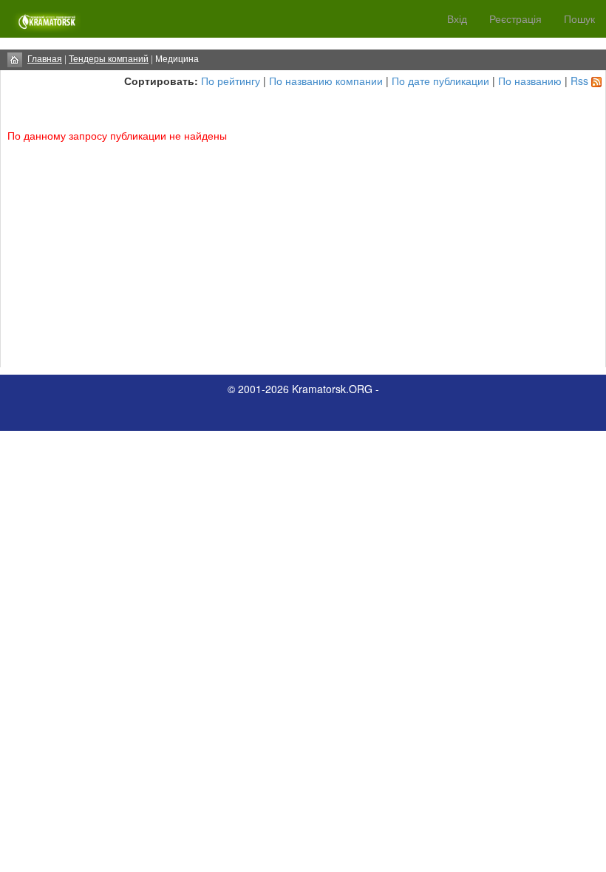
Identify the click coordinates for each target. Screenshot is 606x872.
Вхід (457, 18)
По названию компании (326, 80)
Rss (579, 80)
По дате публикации (440, 80)
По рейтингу (230, 80)
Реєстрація (515, 18)
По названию (530, 80)
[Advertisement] (303, 252)
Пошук (579, 18)
